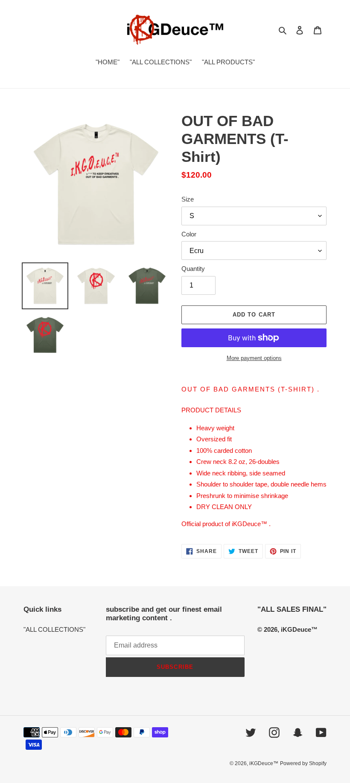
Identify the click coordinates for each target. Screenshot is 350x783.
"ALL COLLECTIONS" (54, 629)
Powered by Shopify (303, 763)
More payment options (254, 358)
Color (188, 234)
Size (187, 199)
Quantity (193, 268)
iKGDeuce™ (263, 763)
